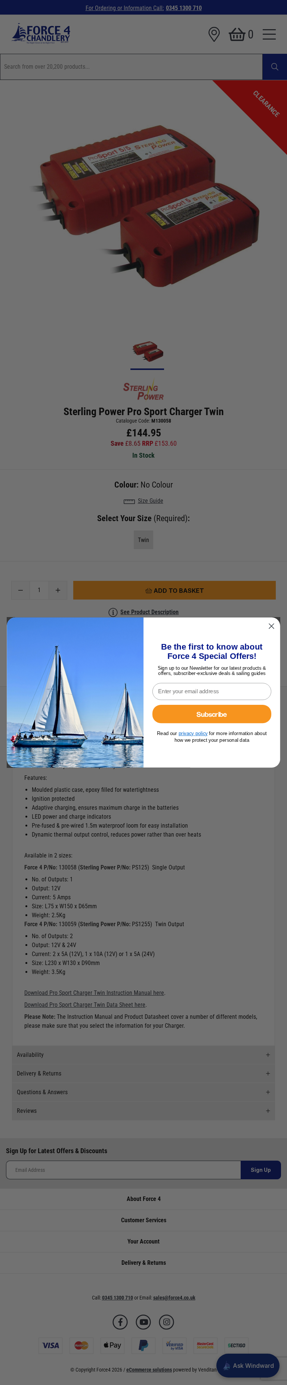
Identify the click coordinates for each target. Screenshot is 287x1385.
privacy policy (193, 733)
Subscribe (212, 714)
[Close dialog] (271, 626)
